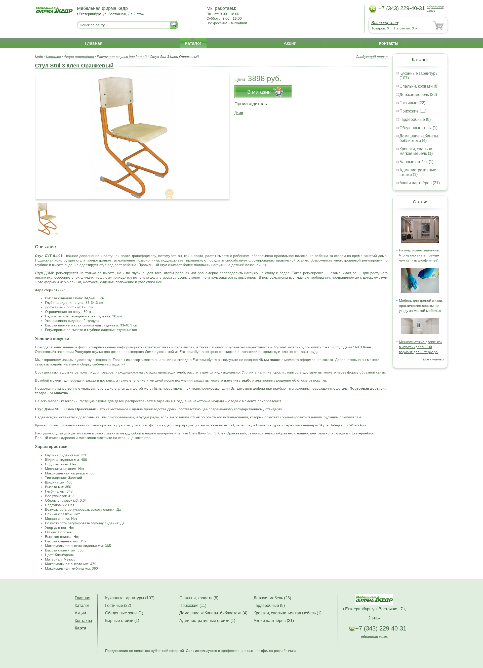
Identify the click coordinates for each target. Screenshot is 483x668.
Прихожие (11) (412, 111)
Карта (80, 628)
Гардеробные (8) (415, 119)
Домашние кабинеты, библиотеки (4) (419, 138)
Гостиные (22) (412, 103)
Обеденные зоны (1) (418, 128)
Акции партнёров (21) (419, 183)
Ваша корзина (384, 23)
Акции (290, 43)
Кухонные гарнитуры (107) (129, 598)
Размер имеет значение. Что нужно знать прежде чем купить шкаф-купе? (419, 255)
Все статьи (433, 359)
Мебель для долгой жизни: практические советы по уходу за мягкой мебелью (421, 306)
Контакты (388, 43)
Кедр (39, 57)
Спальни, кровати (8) (418, 86)
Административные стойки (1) (207, 620)
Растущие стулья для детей (122, 57)
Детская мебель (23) (418, 94)
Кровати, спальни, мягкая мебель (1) (416, 151)
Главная (93, 43)
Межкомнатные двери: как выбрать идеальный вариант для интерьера (420, 347)
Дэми (238, 113)
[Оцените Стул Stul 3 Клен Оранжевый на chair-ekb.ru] (132, 136)
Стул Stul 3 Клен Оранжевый (74, 65)
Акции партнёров (79, 57)
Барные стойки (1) (416, 162)
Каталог (193, 43)
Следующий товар (372, 57)
